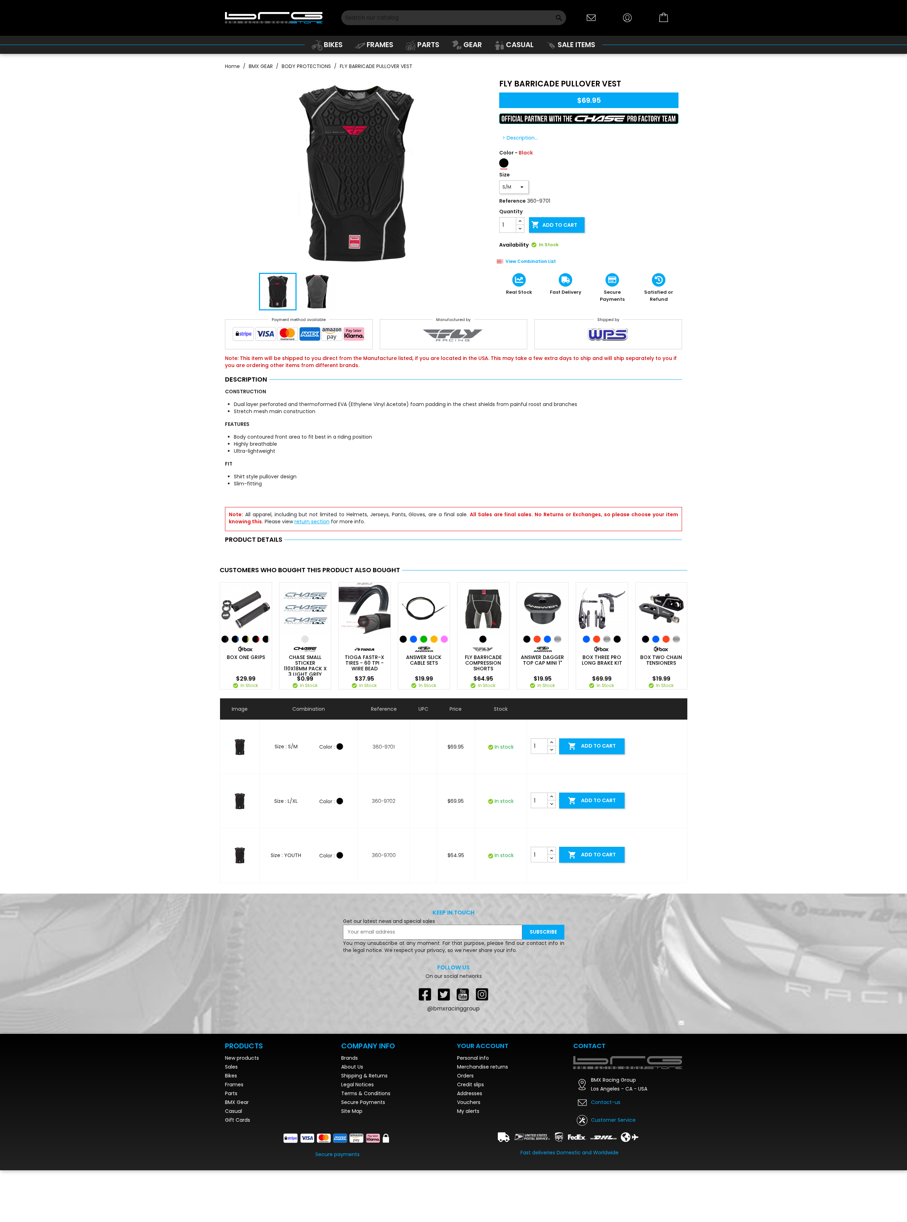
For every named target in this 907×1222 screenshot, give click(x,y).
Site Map (351, 1111)
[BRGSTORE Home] (273, 17)
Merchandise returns (482, 1066)
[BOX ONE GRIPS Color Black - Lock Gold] (245, 639)
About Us (352, 1066)
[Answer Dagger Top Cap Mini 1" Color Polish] (557, 639)
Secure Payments (363, 1102)
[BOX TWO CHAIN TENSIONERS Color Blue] (656, 639)
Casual (233, 1111)
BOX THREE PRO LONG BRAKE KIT (602, 660)
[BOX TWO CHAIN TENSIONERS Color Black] (645, 639)
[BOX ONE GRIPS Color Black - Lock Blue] (235, 639)
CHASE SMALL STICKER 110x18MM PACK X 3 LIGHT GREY (305, 665)
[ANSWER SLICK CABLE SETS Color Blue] (413, 639)
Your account (482, 1045)
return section (311, 521)
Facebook (425, 994)
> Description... (520, 137)
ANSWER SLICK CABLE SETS (423, 660)
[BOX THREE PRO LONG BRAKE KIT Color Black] (617, 639)
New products (242, 1057)
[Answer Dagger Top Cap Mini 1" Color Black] (527, 639)
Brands (349, 1057)
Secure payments (337, 1154)
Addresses (469, 1093)
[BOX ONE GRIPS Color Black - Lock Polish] (266, 639)
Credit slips (470, 1084)
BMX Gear (237, 1102)
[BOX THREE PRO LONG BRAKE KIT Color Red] (596, 639)
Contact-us (605, 1102)
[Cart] (664, 18)
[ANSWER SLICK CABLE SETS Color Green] (423, 639)
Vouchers (468, 1102)
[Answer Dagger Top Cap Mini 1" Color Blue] (547, 639)
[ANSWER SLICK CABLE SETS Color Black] (403, 639)
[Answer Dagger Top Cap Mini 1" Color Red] (537, 639)
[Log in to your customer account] (627, 17)
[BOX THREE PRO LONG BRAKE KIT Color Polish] (607, 639)
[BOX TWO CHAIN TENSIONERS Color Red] (666, 639)
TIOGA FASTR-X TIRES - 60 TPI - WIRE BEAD (364, 662)
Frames (234, 1084)
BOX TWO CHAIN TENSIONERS (661, 660)
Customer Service (613, 1120)
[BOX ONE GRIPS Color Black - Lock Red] (256, 639)
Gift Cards (237, 1120)
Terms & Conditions (365, 1093)
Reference (512, 200)
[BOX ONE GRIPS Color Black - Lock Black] (225, 639)
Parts (231, 1093)
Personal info (473, 1057)
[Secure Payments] (298, 335)
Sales (231, 1066)
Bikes (231, 1075)
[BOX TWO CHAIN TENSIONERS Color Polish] (676, 639)
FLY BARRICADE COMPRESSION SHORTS (483, 662)
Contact (589, 1045)
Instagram (482, 994)
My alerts (468, 1111)
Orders (465, 1075)
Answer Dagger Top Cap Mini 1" (542, 660)
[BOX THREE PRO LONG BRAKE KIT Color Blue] (586, 639)
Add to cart (554, 224)
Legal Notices (357, 1084)
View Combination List (531, 261)
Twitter (444, 994)
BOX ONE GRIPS (246, 657)
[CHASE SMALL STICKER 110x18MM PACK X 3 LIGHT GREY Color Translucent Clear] (305, 639)
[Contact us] (591, 17)
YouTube (463, 994)
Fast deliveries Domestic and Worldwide (569, 1152)
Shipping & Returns (364, 1075)
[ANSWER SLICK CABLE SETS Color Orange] (434, 639)
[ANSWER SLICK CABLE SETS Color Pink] (444, 639)
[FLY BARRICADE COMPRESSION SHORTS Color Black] (483, 639)
